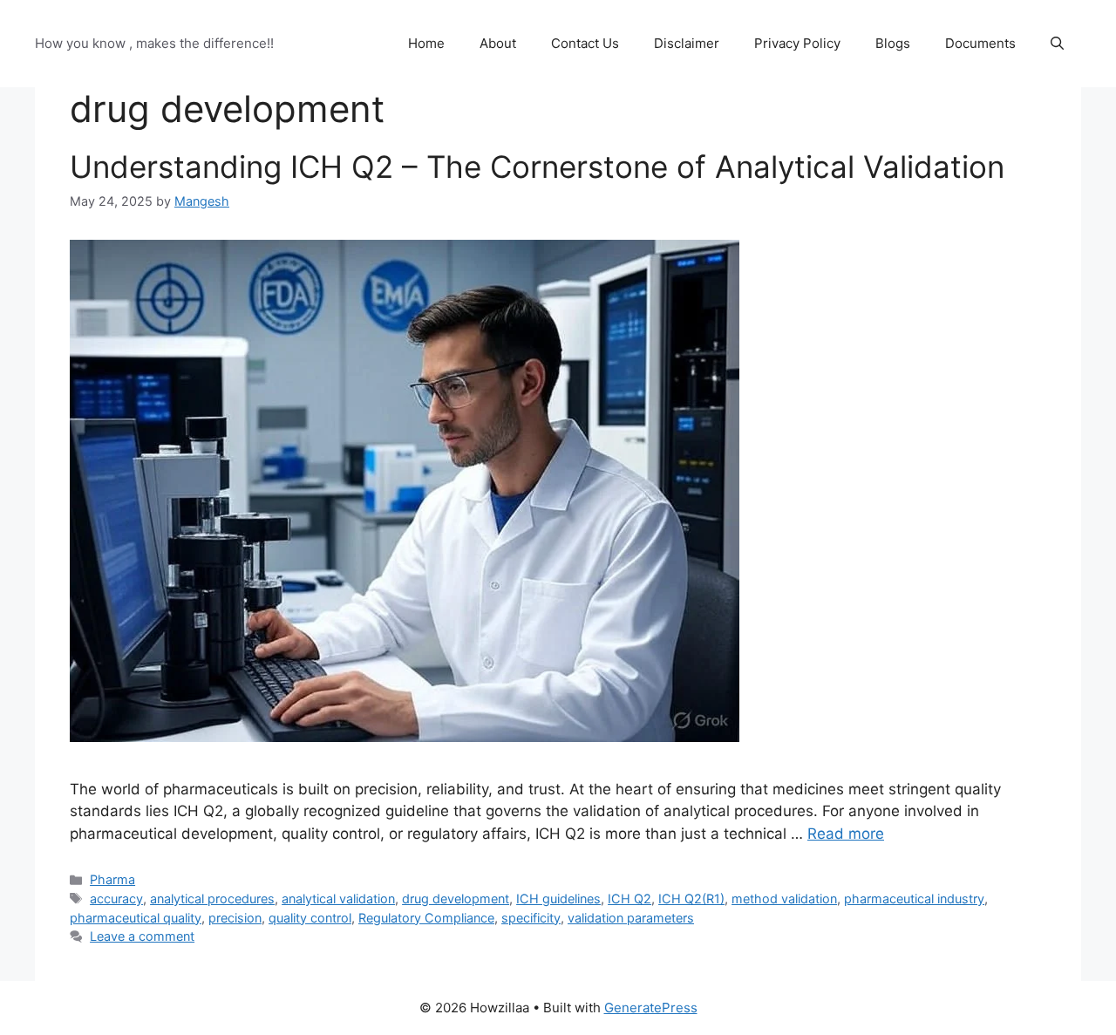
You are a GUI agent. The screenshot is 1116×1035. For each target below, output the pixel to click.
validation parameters (631, 917)
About (498, 43)
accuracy (116, 898)
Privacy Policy (797, 43)
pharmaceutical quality (135, 917)
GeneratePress (651, 1007)
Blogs (892, 43)
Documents (980, 43)
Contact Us (585, 43)
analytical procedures (212, 898)
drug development (455, 898)
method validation (784, 898)
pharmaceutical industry (914, 898)
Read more (845, 833)
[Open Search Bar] (1057, 43)
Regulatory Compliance (426, 917)
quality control (310, 917)
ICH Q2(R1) (691, 898)
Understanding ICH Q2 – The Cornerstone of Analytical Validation (537, 166)
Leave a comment (142, 936)
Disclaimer (686, 43)
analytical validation (338, 898)
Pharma (112, 879)
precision (235, 917)
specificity (531, 917)
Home (426, 43)
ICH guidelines (558, 898)
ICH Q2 (629, 898)
